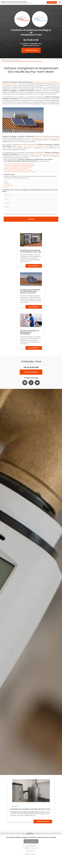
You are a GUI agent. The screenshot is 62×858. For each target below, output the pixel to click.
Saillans (7, 187)
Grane (6, 182)
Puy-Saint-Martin (16, 60)
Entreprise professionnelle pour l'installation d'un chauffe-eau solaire (30, 291)
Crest (6, 180)
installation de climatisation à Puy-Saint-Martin (31, 146)
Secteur (8, 60)
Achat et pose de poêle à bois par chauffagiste (16, 168)
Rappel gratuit (52, 2)
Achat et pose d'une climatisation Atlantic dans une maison (19, 164)
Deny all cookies (31, 846)
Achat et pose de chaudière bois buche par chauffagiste (18, 167)
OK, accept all (31, 841)
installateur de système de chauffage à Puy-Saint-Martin (41, 138)
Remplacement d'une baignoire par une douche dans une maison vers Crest (31, 810)
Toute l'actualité (43, 821)
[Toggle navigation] (60, 2)
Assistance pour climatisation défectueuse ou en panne (18, 170)
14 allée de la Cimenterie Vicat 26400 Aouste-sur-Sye (31, 45)
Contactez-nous (31, 50)
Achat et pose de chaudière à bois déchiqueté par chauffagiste (20, 165)
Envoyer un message (31, 372)
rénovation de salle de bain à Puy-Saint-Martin (44, 154)
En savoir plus (34, 266)
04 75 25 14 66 (31, 39)
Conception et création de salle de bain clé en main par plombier (20, 171)
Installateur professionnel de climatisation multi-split (30, 251)
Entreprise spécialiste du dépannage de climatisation (29, 332)
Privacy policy (31, 854)
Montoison (7, 184)
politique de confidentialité (50, 214)
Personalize (31, 851)
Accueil (3, 60)
